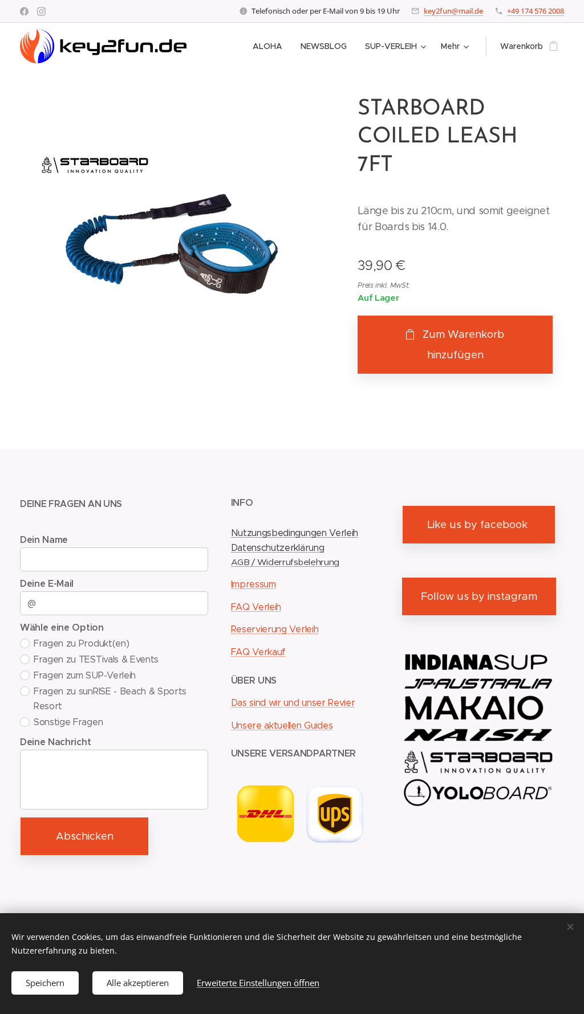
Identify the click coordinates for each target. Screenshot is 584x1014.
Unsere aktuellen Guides (282, 725)
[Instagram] (41, 11)
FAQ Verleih (256, 607)
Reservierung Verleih (275, 629)
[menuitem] (270, 46)
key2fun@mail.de (453, 11)
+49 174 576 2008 (535, 11)
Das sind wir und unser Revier (293, 702)
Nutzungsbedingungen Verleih (294, 533)
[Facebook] (24, 11)
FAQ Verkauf (258, 652)
